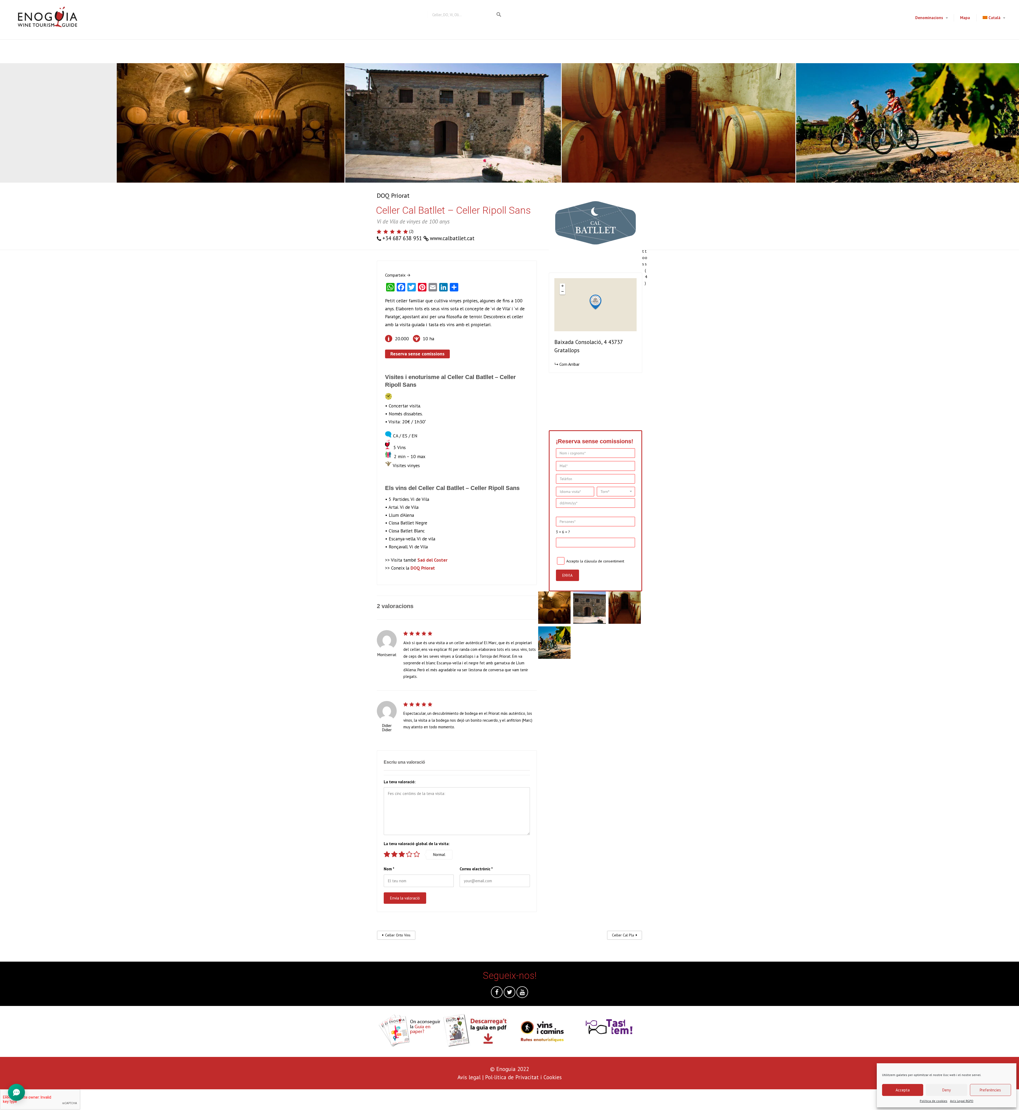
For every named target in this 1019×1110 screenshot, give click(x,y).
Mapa (965, 17)
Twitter (509, 993)
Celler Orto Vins (398, 935)
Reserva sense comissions (417, 354)
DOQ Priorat (393, 195)
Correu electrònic (476, 868)
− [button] (562, 291)
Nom (389, 868)
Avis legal (469, 1077)
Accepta (903, 1089)
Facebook (496, 993)
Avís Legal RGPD (961, 1101)
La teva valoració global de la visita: (417, 843)
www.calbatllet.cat (452, 238)
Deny (946, 1089)
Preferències (990, 1089)
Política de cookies (933, 1101)
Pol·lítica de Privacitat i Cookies (523, 1077)
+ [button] (562, 285)
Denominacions (929, 17)
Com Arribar (569, 364)
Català (994, 17)
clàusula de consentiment (604, 560)
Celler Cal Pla (623, 935)
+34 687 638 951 (402, 238)
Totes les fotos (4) (646, 235)
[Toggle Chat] (16, 1093)
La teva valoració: (400, 781)
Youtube (522, 993)
